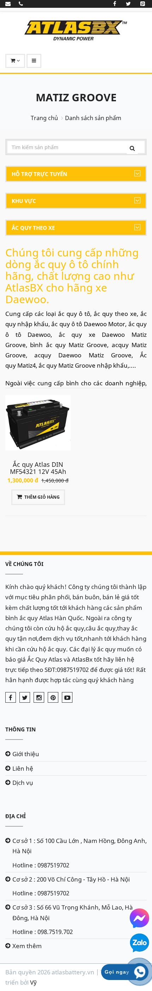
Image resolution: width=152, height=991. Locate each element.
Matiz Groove (76, 97)
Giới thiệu (25, 754)
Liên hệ (22, 768)
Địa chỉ (15, 816)
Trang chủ (44, 118)
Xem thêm (27, 946)
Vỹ (33, 982)
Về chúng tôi (24, 563)
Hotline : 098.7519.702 (42, 932)
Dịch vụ (22, 782)
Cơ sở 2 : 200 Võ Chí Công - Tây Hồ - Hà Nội (71, 879)
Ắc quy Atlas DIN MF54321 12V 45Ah (38, 468)
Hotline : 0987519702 (40, 865)
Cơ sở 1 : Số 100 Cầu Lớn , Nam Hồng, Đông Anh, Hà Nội (79, 846)
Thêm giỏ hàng (42, 497)
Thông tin (20, 729)
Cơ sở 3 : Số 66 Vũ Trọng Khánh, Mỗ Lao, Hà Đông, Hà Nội (72, 912)
